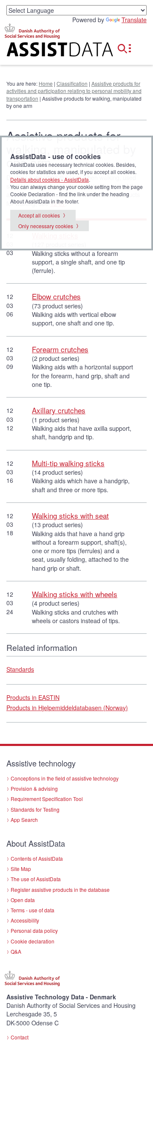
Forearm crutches (60, 349)
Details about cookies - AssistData (49, 179)
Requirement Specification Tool (47, 798)
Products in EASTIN (33, 697)
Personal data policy (34, 930)
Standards (20, 669)
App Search (24, 819)
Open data (23, 899)
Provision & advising (34, 788)
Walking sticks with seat (70, 515)
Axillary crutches (58, 410)
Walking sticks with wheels (74, 594)
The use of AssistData (36, 878)
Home (46, 83)
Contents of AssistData (37, 858)
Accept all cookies (39, 215)
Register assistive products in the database (60, 889)
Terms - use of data (32, 910)
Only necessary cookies (45, 225)
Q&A (16, 951)
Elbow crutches (56, 296)
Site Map (21, 868)
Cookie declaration (32, 941)
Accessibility (25, 920)
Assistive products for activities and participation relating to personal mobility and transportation (74, 91)
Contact (19, 1037)
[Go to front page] (51, 51)
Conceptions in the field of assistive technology (65, 778)
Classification (72, 83)
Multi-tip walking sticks (68, 463)
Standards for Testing (35, 809)
